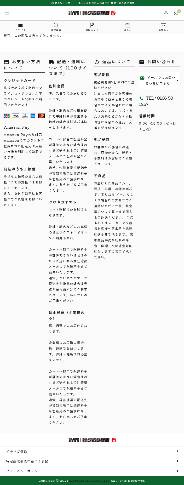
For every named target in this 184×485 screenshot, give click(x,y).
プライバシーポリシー (23, 470)
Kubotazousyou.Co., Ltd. (90, 480)
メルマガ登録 (16, 451)
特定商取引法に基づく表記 (27, 461)
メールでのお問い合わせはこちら (157, 80)
